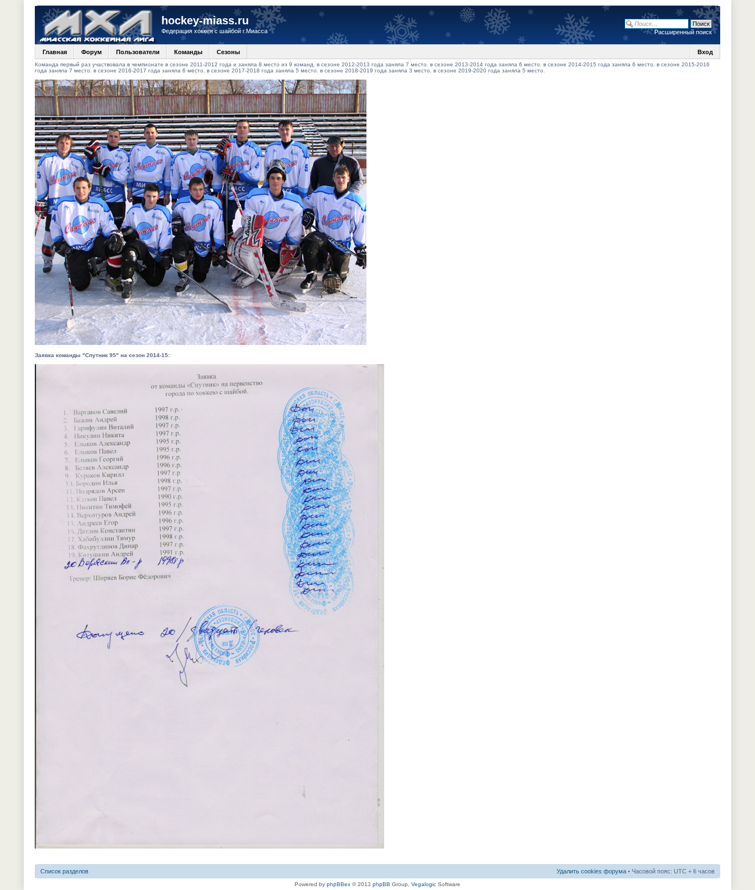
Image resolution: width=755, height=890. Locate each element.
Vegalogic (423, 884)
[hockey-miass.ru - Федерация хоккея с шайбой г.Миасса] (99, 25)
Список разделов (64, 871)
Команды (188, 52)
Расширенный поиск (683, 32)
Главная (55, 52)
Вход (705, 52)
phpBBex (338, 884)
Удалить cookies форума (591, 871)
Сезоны (228, 52)
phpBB (381, 884)
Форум (91, 52)
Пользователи (138, 52)
